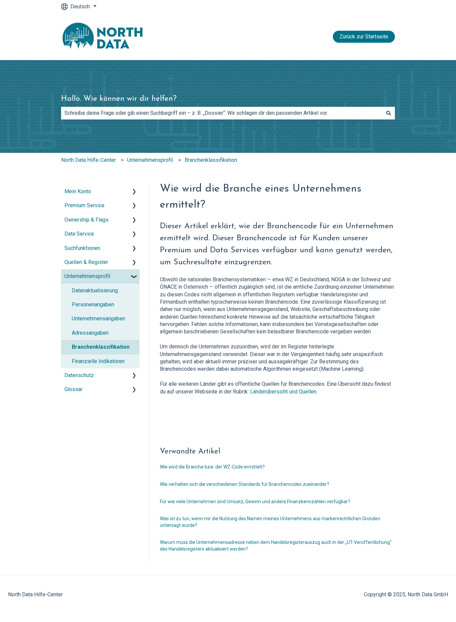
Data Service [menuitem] (79, 234)
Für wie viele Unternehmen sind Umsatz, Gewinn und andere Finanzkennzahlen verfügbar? (255, 501)
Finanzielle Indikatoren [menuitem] (98, 361)
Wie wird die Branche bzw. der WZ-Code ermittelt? (212, 467)
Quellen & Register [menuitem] (86, 262)
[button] (134, 192)
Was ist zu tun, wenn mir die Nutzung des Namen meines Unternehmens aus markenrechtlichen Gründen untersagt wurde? (270, 522)
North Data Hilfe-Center (88, 160)
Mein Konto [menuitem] (77, 191)
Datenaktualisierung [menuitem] (95, 290)
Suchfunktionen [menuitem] (82, 248)
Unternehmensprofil (150, 160)
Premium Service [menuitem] (84, 205)
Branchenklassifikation (211, 160)
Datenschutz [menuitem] (79, 375)
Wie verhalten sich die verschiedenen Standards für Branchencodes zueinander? (244, 484)
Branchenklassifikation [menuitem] (101, 347)
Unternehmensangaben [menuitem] (98, 318)
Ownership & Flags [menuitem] (86, 220)
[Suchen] (388, 113)
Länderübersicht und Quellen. (283, 391)
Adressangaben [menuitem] (90, 333)
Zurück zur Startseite (363, 36)
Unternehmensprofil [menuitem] (87, 276)
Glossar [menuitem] (73, 389)
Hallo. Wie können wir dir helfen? (119, 99)
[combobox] (221, 113)
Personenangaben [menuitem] (93, 304)
